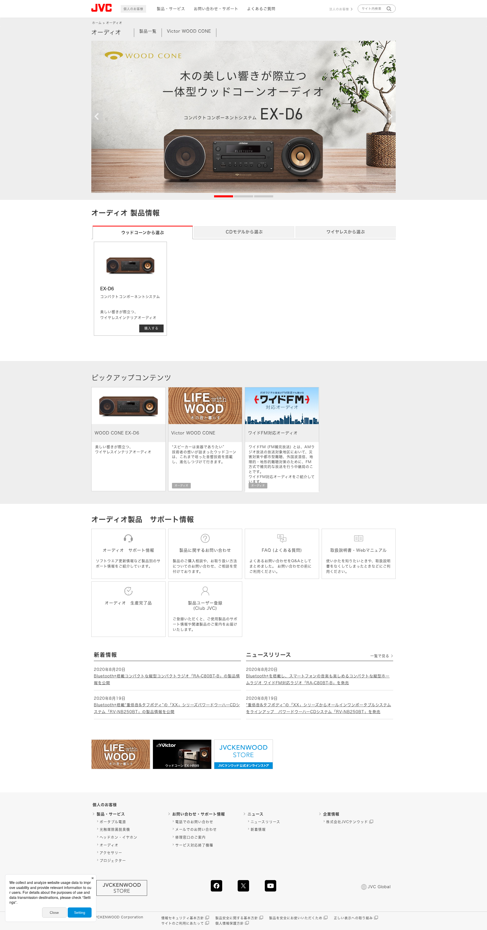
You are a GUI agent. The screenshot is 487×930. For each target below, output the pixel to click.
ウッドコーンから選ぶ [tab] (142, 233)
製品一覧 (147, 31)
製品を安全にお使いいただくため (295, 918)
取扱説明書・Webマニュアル (358, 550)
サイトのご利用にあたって (182, 923)
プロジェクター (113, 860)
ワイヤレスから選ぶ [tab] (345, 232)
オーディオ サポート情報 (128, 550)
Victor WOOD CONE (189, 31)
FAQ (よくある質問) (282, 550)
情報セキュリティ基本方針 (182, 918)
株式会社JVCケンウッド (347, 822)
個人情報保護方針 (229, 923)
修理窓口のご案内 (190, 837)
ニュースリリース (265, 822)
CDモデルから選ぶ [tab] (244, 232)
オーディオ (109, 845)
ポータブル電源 (113, 822)
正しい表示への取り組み (353, 918)
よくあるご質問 (261, 9)
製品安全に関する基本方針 (236, 918)
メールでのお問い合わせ (196, 829)
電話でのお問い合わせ (194, 822)
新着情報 (258, 829)
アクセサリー (111, 853)
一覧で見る (379, 656)
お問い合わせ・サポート (216, 9)
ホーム (97, 22)
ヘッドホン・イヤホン (118, 837)
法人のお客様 (339, 9)
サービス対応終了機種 (194, 845)
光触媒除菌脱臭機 (115, 829)
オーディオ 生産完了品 (128, 603)
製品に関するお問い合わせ (205, 550)
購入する (151, 328)
